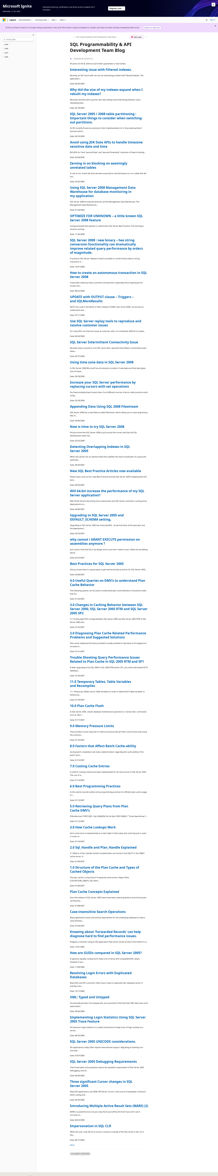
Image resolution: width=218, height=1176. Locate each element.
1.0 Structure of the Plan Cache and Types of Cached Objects (104, 869)
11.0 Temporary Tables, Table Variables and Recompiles (100, 683)
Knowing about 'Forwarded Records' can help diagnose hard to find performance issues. (105, 934)
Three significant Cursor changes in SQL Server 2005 (101, 1083)
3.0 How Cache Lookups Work (93, 827)
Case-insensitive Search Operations (98, 911)
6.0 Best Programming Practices (95, 786)
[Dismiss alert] (213, 4)
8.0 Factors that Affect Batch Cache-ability (103, 746)
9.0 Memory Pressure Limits (92, 726)
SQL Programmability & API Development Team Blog (96, 37)
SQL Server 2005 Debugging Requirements (103, 1061)
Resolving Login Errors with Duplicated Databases (101, 975)
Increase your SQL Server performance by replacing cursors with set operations (103, 384)
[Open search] (206, 20)
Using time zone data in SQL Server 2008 (102, 362)
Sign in (212, 20)
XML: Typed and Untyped (89, 997)
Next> (72, 1145)
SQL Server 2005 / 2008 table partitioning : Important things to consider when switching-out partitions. (106, 118)
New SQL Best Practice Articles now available (105, 471)
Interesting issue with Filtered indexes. (101, 69)
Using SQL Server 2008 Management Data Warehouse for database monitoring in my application (103, 191)
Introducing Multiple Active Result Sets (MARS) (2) (109, 1106)
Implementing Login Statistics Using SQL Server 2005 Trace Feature (108, 1019)
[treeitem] (18, 44)
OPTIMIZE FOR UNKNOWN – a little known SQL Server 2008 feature (106, 218)
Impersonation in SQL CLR (90, 1126)
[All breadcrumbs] (72, 37)
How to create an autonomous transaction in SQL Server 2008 (108, 274)
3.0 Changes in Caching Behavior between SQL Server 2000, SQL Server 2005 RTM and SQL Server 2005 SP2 (109, 609)
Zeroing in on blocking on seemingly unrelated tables (98, 165)
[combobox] (18, 39)
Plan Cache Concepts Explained (94, 891)
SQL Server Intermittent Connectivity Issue (104, 342)
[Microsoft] (4, 19)
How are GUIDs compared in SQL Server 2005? (106, 953)
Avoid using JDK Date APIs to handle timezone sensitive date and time (106, 144)
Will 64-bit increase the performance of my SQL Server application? (107, 493)
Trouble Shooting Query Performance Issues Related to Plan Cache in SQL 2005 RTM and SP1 (107, 659)
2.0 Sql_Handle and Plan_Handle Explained (103, 847)
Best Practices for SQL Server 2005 (97, 563)
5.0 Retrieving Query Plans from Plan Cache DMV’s (99, 808)
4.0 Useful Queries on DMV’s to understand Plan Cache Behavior (107, 582)
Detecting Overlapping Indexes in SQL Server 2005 (100, 448)
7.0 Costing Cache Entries (90, 766)
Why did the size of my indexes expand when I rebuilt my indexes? (106, 91)
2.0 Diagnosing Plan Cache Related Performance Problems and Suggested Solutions (108, 635)
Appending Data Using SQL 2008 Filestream (104, 406)
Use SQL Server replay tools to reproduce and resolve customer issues (105, 323)
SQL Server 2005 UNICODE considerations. (103, 1041)
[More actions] (146, 37)
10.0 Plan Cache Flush (87, 706)
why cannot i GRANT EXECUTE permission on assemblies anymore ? (105, 541)
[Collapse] (33, 35)
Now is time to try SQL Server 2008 (97, 426)
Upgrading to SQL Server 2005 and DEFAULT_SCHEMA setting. (97, 517)
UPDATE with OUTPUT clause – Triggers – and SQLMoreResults (102, 299)
